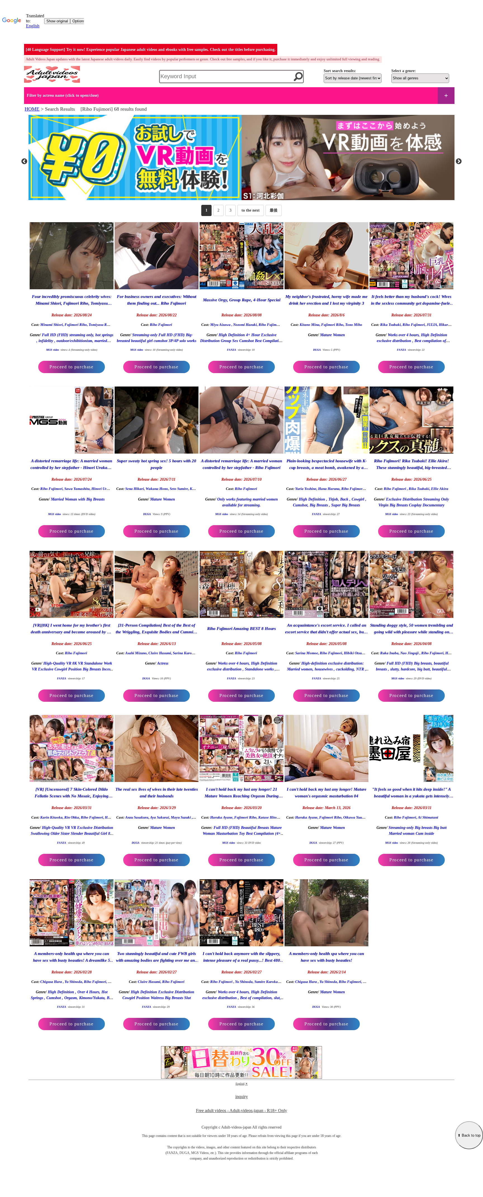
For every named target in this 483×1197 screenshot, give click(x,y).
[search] (298, 76)
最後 (274, 210)
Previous (24, 158)
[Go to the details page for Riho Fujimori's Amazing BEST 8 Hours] (241, 584)
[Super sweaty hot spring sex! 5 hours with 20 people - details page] (156, 420)
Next (458, 158)
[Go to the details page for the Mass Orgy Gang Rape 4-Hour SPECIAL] (241, 255)
